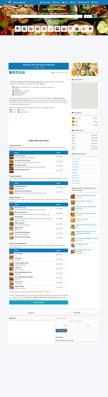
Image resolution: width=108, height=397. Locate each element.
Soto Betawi (75, 161)
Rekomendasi (45, 2)
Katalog (57, 2)
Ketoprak (74, 172)
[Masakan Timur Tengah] (90, 29)
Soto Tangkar (75, 177)
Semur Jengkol (76, 158)
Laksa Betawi (75, 175)
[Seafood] (77, 29)
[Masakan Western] (18, 29)
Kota (65, 2)
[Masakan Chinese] (24, 29)
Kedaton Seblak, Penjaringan (84, 201)
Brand (74, 2)
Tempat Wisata (84, 2)
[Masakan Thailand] (84, 29)
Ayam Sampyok (76, 183)
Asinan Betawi (75, 167)
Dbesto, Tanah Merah (82, 219)
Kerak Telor (75, 164)
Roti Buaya (75, 169)
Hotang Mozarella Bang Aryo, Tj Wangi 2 (87, 238)
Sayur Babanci (76, 180)
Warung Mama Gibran (82, 244)
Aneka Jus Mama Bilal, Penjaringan (86, 195)
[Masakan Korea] (57, 29)
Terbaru (95, 2)
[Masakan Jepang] (51, 29)
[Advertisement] (54, 48)
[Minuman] (64, 29)
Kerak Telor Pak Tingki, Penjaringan (86, 213)
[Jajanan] (44, 29)
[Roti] (70, 29)
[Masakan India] (38, 29)
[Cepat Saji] (31, 29)
